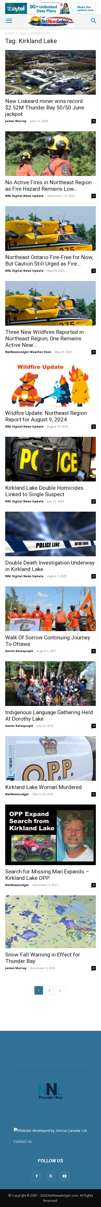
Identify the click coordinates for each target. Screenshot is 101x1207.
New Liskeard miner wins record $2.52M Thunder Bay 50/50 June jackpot (44, 107)
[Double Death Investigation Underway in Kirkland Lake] (50, 534)
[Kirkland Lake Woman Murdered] (50, 758)
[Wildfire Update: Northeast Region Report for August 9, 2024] (50, 384)
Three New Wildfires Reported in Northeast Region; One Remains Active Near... (44, 338)
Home (9, 33)
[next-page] (60, 990)
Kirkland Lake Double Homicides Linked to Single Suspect (44, 491)
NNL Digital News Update (24, 196)
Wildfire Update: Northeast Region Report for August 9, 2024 (46, 416)
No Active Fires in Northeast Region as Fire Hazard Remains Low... (48, 185)
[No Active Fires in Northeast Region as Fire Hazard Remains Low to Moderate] (50, 153)
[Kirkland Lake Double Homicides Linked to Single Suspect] (50, 459)
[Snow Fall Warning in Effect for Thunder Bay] (50, 921)
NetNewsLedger (17, 794)
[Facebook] (36, 1176)
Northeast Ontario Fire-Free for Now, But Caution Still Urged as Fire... (49, 260)
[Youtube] (64, 1176)
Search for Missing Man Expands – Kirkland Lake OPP (47, 874)
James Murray (15, 121)
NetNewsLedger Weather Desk (28, 352)
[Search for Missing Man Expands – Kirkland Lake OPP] (50, 834)
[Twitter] (50, 1176)
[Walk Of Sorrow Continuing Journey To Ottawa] (50, 608)
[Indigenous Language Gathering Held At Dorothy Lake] (50, 683)
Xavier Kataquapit (19, 651)
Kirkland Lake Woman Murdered (43, 787)
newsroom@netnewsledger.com (60, 1141)
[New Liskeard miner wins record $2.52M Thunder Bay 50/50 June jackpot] (50, 72)
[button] (9, 21)
